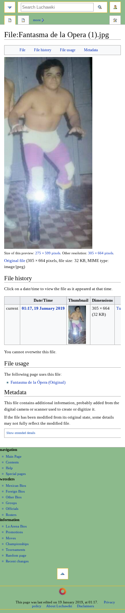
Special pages (16, 474)
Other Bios (13, 497)
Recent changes (17, 561)
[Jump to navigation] (9, 7)
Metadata (91, 50)
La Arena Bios (16, 526)
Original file (14, 260)
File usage (67, 50)
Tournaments (15, 550)
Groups (11, 503)
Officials (12, 509)
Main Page (13, 456)
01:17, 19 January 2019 (43, 308)
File (22, 50)
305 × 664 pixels (100, 253)
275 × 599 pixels (47, 253)
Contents (12, 462)
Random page (16, 555)
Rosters (11, 515)
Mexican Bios (16, 485)
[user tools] (115, 7)
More (37, 20)
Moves (11, 538)
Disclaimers (85, 606)
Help (9, 468)
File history (42, 50)
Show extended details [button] (20, 433)
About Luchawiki (59, 606)
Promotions (14, 532)
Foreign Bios (15, 491)
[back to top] (62, 573)
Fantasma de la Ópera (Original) (38, 382)
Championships (17, 544)
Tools (115, 21)
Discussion (23, 21)
